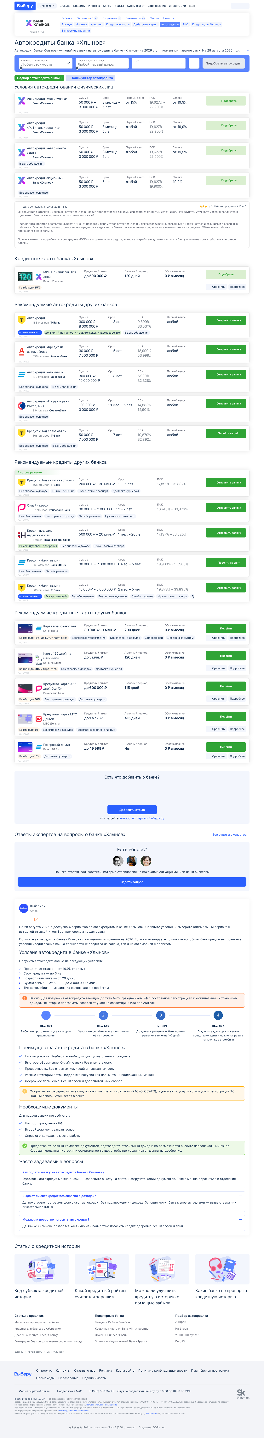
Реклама (105, 1370)
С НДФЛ (180, 1322)
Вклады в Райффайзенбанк (113, 1322)
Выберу (18, 1351)
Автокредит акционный (45, 178)
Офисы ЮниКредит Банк (111, 1335)
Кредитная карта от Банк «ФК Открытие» (122, 1328)
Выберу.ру (32, 908)
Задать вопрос (132, 882)
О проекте (44, 1370)
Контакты (63, 1370)
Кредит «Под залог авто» (46, 431)
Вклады (65, 6)
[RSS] (47, 1427)
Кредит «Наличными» (43, 560)
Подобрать (229, 100)
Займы (119, 6)
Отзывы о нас (84, 1370)
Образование (68, 1378)
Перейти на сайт (229, 433)
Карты (107, 6)
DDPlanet (159, 1427)
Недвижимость (94, 1378)
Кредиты (79, 6)
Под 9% (180, 1341)
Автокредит (36, 318)
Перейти (226, 628)
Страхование (157, 6)
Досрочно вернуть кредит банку (36, 1335)
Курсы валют (136, 6)
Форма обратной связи (34, 1391)
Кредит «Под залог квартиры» (50, 480)
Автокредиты (35, 1351)
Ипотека (94, 6)
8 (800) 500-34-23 (101, 1391)
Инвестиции (177, 6)
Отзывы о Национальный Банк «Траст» (121, 1341)
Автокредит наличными (45, 372)
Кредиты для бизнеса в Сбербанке (37, 1328)
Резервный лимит (56, 745)
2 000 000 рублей (187, 1335)
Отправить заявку (229, 320)
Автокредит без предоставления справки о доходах (49, 1341)
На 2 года (181, 1328)
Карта (120, 1370)
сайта (130, 1370)
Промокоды (45, 1378)
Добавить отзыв (132, 810)
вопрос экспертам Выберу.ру (141, 818)
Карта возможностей (59, 626)
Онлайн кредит (38, 505)
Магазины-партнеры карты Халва (36, 1322)
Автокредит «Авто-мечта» (47, 98)
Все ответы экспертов (229, 834)
